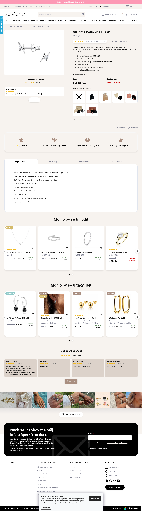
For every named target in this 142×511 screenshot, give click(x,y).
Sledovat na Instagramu (73, 414)
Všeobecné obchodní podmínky (46, 491)
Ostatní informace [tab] (118, 161)
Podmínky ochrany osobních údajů (47, 487)
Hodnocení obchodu (71, 350)
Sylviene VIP (8, 6)
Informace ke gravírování (44, 467)
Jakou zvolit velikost (43, 474)
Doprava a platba (20, 6)
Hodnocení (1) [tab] (83, 161)
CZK (131, 6)
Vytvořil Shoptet (118, 508)
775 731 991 (113, 471)
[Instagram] (110, 480)
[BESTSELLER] (20, 238)
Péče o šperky (41, 477)
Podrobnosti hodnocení (99, 41)
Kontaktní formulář (115, 487)
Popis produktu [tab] (21, 161)
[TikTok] (118, 480)
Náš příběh (40, 470)
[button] (69, 274)
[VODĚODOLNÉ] (88, 304)
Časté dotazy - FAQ (75, 474)
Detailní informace (79, 74)
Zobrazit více (34, 100)
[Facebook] (106, 480)
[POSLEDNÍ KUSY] (20, 304)
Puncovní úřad (41, 481)
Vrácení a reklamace (34, 6)
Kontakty (45, 6)
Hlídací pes (134, 127)
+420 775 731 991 (114, 475)
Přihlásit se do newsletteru (98, 449)
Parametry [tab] (53, 161)
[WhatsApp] (114, 480)
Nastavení (46, 507)
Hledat (83, 14)
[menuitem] (7, 21)
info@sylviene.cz (114, 467)
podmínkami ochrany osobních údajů (117, 443)
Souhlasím (95, 498)
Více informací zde (70, 503)
